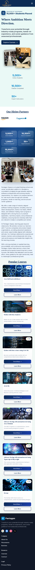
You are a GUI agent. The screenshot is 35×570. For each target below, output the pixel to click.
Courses (4, 554)
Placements (5, 542)
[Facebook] (6, 531)
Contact (4, 557)
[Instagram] (11, 531)
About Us (4, 539)
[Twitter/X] (15, 531)
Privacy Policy (6, 565)
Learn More (17, 294)
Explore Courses (9, 42)
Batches (4, 545)
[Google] (2, 531)
